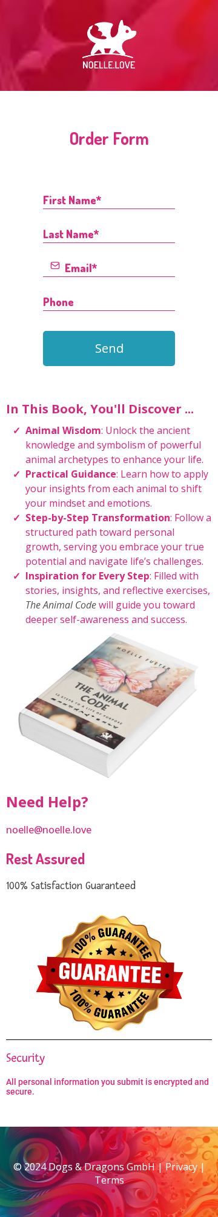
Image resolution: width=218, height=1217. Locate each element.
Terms (109, 1180)
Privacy (181, 1166)
